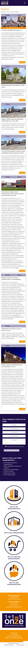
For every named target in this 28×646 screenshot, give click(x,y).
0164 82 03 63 (14, 605)
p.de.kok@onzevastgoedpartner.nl (14, 606)
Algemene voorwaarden (8, 644)
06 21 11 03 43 (14, 603)
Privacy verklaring (20, 644)
